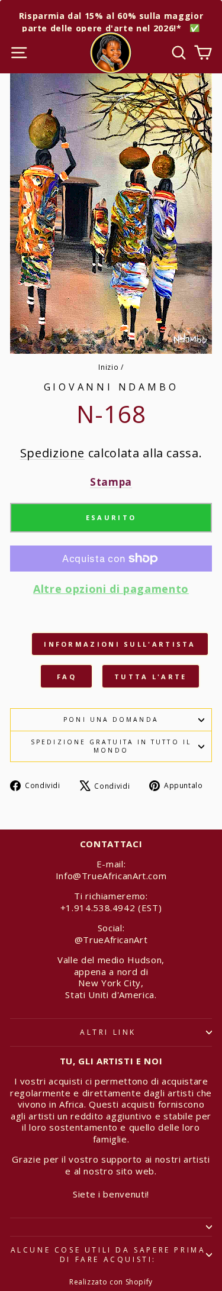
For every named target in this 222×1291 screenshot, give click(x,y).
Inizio (108, 367)
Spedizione (52, 453)
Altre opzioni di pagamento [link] (111, 589)
